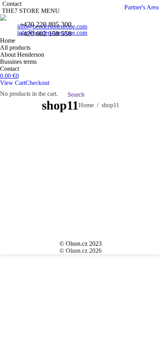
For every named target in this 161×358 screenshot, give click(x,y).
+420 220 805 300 (46, 24)
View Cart (12, 82)
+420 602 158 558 (46, 34)
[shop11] (80, 174)
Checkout (37, 82)
